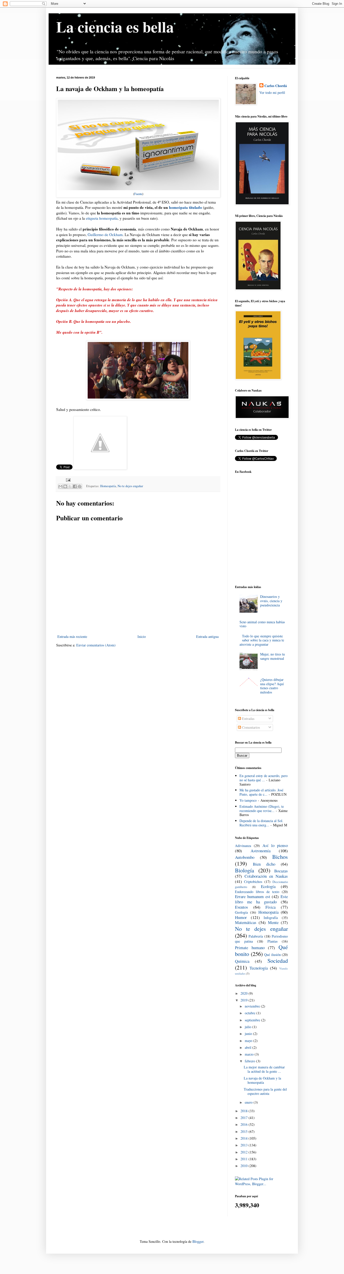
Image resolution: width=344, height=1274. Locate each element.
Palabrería (256, 936)
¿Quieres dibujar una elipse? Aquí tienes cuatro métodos (272, 685)
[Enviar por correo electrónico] (60, 486)
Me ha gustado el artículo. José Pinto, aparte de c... (261, 792)
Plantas (272, 941)
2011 (244, 1158)
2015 (244, 1131)
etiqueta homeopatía (102, 218)
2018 (244, 1110)
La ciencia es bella (115, 26)
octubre (250, 1013)
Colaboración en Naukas (266, 876)
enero (249, 1102)
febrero (250, 1061)
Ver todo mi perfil (272, 92)
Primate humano (250, 947)
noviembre (253, 1006)
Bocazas (281, 871)
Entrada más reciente (72, 636)
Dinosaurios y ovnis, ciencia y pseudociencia (271, 600)
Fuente (138, 194)
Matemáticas (245, 922)
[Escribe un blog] (65, 486)
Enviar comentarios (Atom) (96, 645)
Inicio (141, 636)
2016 (244, 1124)
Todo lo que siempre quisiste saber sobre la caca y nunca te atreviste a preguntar (261, 640)
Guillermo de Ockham (105, 234)
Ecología (268, 886)
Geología (241, 912)
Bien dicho (264, 864)
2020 (244, 993)
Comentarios (250, 727)
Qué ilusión (272, 954)
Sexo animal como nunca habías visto (262, 624)
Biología (244, 870)
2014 (244, 1138)
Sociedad (277, 960)
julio (248, 1026)
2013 (244, 1145)
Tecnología (259, 968)
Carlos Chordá (275, 85)
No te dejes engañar (130, 486)
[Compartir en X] (70, 486)
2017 (244, 1117)
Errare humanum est (252, 896)
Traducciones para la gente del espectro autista (265, 1091)
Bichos (280, 856)
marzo (250, 1054)
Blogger (197, 1241)
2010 (244, 1165)
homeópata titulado (185, 207)
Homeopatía (108, 486)
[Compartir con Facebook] (74, 486)
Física (270, 907)
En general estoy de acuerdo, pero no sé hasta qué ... (263, 777)
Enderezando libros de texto (257, 891)
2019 (244, 1000)
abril (248, 1047)
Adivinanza (243, 845)
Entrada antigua (207, 636)
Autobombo (244, 857)
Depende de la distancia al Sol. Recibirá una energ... (261, 822)
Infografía (271, 917)
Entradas (247, 718)
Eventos (241, 907)
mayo (249, 1040)
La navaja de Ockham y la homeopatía (262, 1080)
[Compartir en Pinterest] (79, 486)
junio (249, 1033)
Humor (241, 917)
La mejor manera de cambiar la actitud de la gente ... (264, 1069)
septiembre (253, 1020)
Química (242, 961)
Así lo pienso (275, 845)
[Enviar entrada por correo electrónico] (67, 480)
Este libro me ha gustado (261, 899)
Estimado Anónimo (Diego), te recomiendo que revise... (261, 808)
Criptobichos (253, 881)
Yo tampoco (248, 800)
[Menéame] (100, 468)
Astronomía (260, 851)
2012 (244, 1152)
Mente (273, 922)
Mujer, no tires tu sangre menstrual (272, 656)
